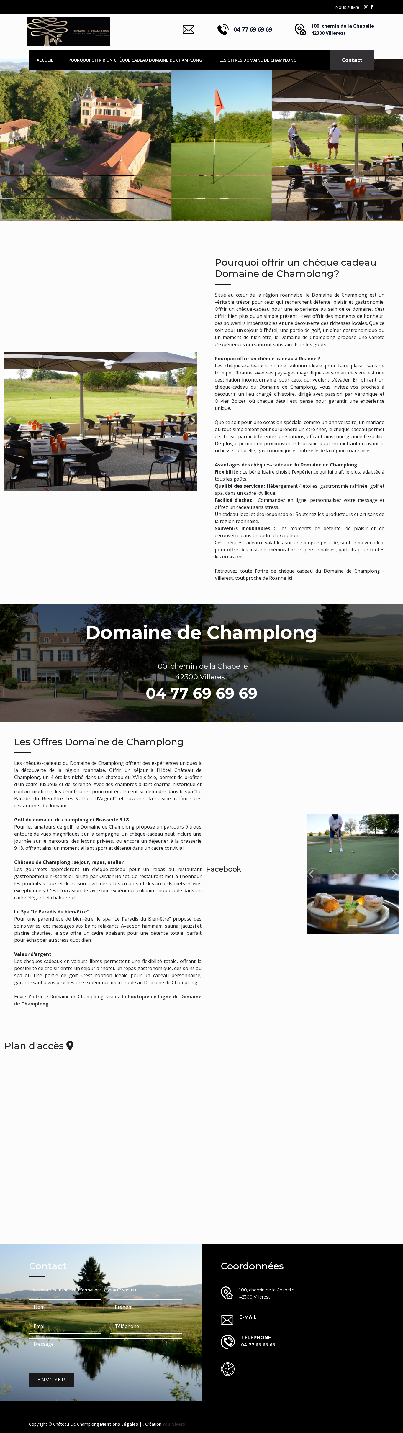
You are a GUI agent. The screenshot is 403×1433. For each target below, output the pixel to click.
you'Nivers (174, 1424)
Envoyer (51, 1380)
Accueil (45, 60)
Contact (352, 60)
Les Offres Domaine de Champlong (257, 60)
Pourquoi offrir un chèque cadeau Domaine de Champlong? (136, 60)
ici (290, 578)
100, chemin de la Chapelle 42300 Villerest (342, 29)
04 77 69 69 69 (253, 29)
